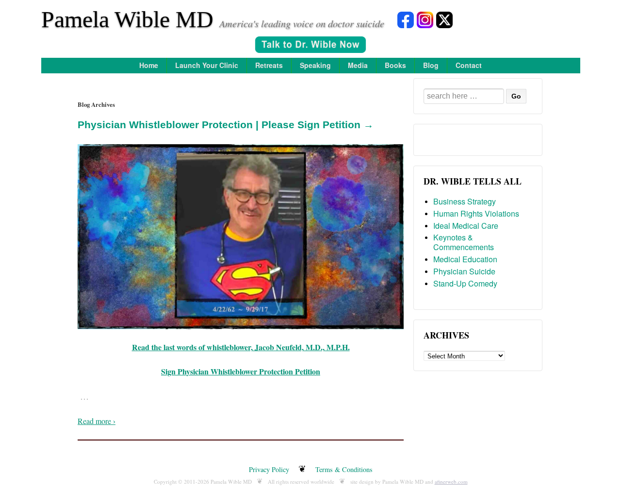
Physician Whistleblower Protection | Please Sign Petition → (226, 124)
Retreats (269, 65)
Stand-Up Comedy (465, 283)
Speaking (315, 65)
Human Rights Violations (476, 213)
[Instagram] (425, 19)
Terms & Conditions (344, 469)
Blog (431, 65)
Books (395, 65)
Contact (469, 65)
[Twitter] (444, 19)
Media (358, 65)
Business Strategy (464, 201)
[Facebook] (405, 19)
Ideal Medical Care (465, 225)
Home (148, 65)
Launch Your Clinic (206, 65)
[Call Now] (310, 46)
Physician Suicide (464, 271)
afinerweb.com (451, 481)
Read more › (96, 421)
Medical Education (465, 259)
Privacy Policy (269, 469)
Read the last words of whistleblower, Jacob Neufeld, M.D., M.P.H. (241, 347)
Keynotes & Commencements (463, 242)
